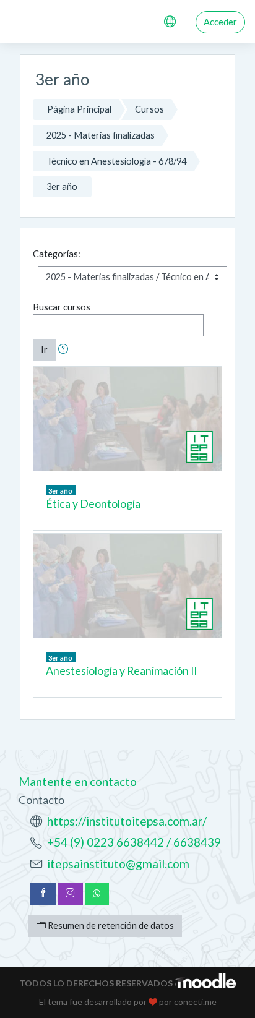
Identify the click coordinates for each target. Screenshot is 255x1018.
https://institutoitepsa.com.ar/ (127, 821)
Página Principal (79, 109)
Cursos (149, 109)
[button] (66, 350)
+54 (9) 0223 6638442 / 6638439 (134, 842)
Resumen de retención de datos (110, 925)
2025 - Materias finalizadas (100, 135)
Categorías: (56, 254)
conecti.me (195, 1001)
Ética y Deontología (93, 503)
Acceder (220, 22)
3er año (61, 186)
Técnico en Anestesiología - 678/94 (116, 161)
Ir (44, 349)
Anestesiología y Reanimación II (121, 670)
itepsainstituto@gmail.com (118, 864)
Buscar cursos (61, 307)
